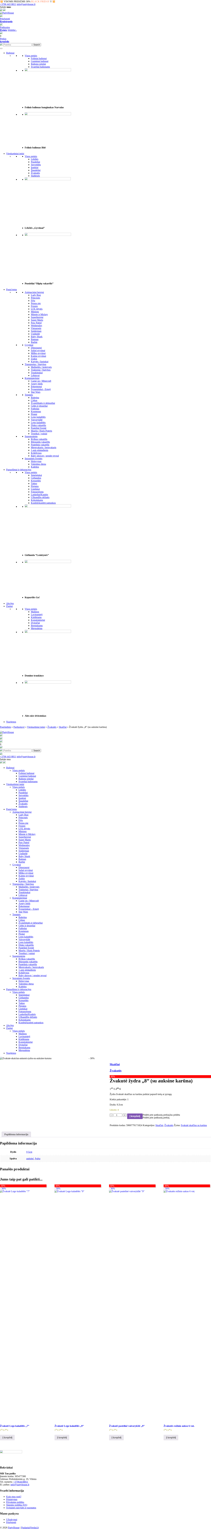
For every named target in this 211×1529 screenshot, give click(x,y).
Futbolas (35, 408)
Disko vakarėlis (38, 425)
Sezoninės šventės (33, 458)
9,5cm (29, 1152)
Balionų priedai (38, 64)
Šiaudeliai (35, 170)
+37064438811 (20, 1482)
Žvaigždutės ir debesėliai (43, 403)
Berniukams (37, 625)
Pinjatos (35, 486)
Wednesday (36, 325)
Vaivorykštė (36, 419)
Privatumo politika (15, 1502)
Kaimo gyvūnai (38, 356)
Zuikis (34, 358)
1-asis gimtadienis (39, 450)
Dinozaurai (36, 347)
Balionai (10, 53)
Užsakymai (11, 1519)
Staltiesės (35, 175)
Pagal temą (11, 289)
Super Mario (37, 320)
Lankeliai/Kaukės (39, 494)
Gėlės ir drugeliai (39, 406)
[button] (161, 1114)
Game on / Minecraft (41, 381)
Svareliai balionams (40, 66)
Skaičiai (63, 727)
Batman (34, 339)
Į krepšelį (135, 1116)
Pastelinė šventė (38, 428)
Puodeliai (35, 162)
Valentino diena (38, 464)
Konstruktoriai (38, 620)
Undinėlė (35, 334)
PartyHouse (13, 1527)
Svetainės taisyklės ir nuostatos (21, 1507)
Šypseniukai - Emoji (41, 389)
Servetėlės (36, 164)
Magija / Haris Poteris (41, 431)
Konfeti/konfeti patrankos (43, 503)
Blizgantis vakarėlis (40, 442)
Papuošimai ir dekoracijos (18, 469)
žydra (37, 1158)
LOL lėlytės (36, 309)
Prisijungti (5, 18)
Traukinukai (37, 372)
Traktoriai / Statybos (41, 370)
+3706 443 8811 (8, 4)
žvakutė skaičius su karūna (194, 1125)
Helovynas (36, 461)
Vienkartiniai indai (15, 153)
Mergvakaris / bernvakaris (43, 447)
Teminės (29, 394)
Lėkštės (34, 159)
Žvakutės (35, 173)
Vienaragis (36, 328)
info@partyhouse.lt (26, 4)
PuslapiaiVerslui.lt (30, 1527)
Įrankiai (34, 167)
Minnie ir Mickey (39, 314)
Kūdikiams (36, 617)
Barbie (34, 342)
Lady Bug (36, 295)
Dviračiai (35, 622)
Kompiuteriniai (32, 378)
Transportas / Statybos (35, 364)
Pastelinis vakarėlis (40, 444)
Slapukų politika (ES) (16, 1505)
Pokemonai (36, 386)
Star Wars (35, 392)
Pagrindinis (5, 727)
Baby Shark (36, 336)
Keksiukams (37, 500)
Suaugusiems (31, 436)
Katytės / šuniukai (39, 361)
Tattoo (34, 483)
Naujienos (11, 721)
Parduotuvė (19, 727)
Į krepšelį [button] (7, 1437)
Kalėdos (35, 467)
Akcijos (10, 603)
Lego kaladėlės (38, 417)
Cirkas (34, 400)
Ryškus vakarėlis (39, 439)
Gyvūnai (29, 345)
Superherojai (37, 317)
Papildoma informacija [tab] (16, 1134)
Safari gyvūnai (38, 350)
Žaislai (9, 606)
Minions (35, 311)
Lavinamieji (36, 614)
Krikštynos (36, 453)
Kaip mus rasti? (13, 1496)
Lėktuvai (35, 375)
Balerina (35, 397)
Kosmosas (36, 411)
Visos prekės (31, 55)
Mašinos (35, 611)
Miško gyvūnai (38, 353)
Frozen (34, 306)
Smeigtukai (36, 475)
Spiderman (36, 331)
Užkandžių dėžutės (40, 497)
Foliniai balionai (39, 58)
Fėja (33, 300)
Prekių (4, 40)
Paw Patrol (36, 322)
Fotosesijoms (37, 491)
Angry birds (37, 383)
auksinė (30, 1158)
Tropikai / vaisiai (39, 433)
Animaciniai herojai (34, 292)
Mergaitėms (36, 628)
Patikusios (5, 28)
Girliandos (36, 478)
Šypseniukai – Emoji (29, 909)
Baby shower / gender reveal (45, 455)
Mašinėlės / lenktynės (41, 367)
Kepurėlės (36, 480)
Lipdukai (35, 489)
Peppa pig (36, 303)
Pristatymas (11, 1499)
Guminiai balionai (39, 61)
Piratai (34, 414)
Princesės (35, 298)
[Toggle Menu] (1, 48)
